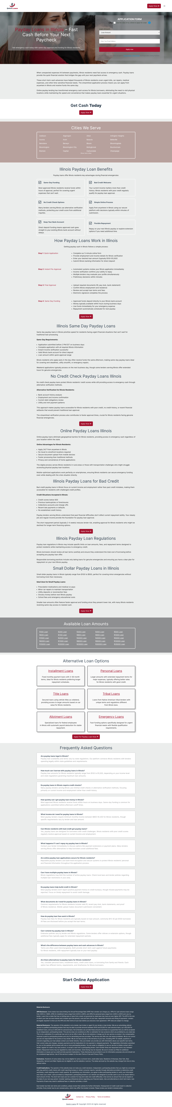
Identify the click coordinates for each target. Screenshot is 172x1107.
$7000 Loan (63, 641)
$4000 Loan (100, 638)
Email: (101, 38)
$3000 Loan (82, 638)
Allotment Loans (60, 716)
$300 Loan (81, 632)
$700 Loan (62, 635)
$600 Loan (43, 635)
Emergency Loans (111, 716)
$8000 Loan (81, 641)
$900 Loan (99, 635)
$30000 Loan (100, 644)
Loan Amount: (104, 29)
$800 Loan (81, 635)
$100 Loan (43, 632)
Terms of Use (136, 55)
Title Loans (60, 694)
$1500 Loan (44, 638)
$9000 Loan (100, 641)
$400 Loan (99, 632)
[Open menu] (164, 6)
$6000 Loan (44, 641)
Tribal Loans (111, 694)
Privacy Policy (128, 55)
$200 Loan (62, 632)
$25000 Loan (82, 644)
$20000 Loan (63, 644)
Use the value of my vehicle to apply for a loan (132, 23)
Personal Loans (111, 671)
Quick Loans (71, 1104)
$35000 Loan (119, 644)
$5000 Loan (119, 638)
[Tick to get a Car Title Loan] (149, 23)
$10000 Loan (119, 641)
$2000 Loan (63, 638)
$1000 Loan (119, 635)
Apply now (129, 49)
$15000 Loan (44, 644)
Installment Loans (60, 671)
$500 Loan (118, 632)
